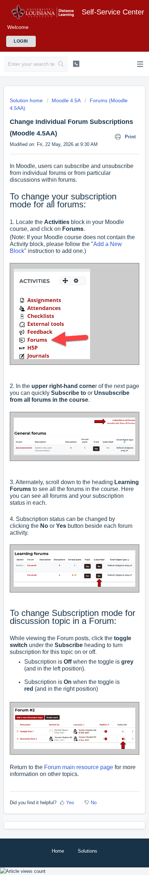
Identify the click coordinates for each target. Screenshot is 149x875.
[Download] (61, 442)
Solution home (27, 100)
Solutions (87, 851)
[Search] (61, 64)
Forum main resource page (79, 767)
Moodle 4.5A (66, 100)
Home (58, 851)
